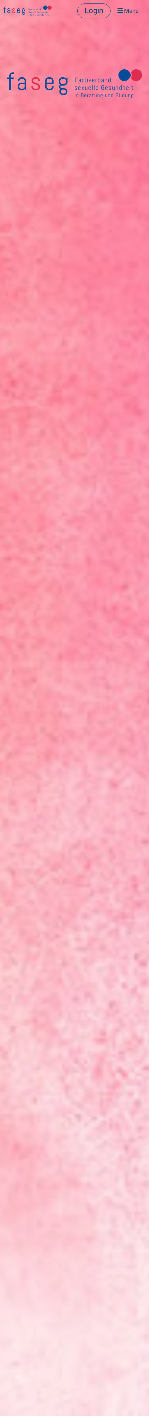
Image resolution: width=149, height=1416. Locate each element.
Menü (131, 10)
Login (94, 10)
